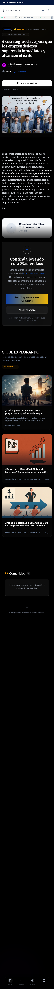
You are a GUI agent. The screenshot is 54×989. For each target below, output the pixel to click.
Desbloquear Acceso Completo (27, 299)
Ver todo (9, 367)
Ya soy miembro (27, 309)
